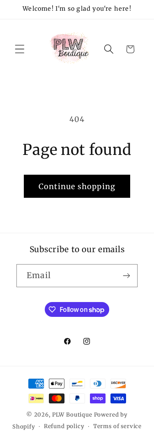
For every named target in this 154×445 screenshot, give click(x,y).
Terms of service (117, 426)
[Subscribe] (126, 275)
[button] (20, 49)
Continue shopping (77, 186)
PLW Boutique (72, 414)
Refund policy (64, 426)
